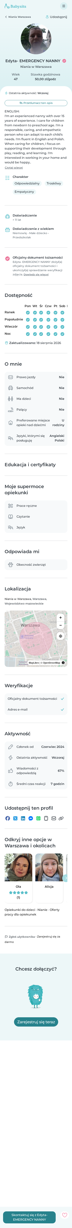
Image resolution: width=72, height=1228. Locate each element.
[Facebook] (8, 818)
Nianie (42, 910)
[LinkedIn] (23, 818)
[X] (15, 818)
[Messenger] (31, 818)
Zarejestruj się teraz (36, 1022)
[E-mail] (54, 818)
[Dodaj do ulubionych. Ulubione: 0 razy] (64, 1215)
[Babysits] (15, 6)
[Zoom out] (60, 625)
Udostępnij (58, 17)
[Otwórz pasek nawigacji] (63, 6)
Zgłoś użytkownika (21, 936)
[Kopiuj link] (61, 818)
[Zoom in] (60, 617)
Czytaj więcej (14, 167)
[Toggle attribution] (63, 662)
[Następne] (66, 878)
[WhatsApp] (38, 818)
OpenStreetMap (51, 662)
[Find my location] (60, 636)
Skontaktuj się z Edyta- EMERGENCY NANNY (29, 1217)
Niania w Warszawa (36, 67)
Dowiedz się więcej (36, 274)
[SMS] (46, 818)
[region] (36, 639)
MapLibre (34, 662)
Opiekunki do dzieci (20, 910)
